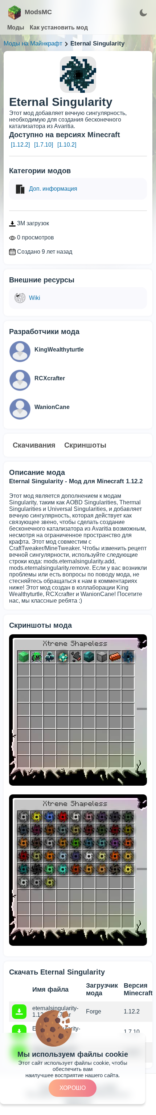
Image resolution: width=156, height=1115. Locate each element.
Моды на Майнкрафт (33, 43)
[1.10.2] (66, 145)
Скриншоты (85, 445)
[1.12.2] (20, 145)
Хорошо (72, 1088)
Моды (15, 27)
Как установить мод (59, 27)
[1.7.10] (43, 145)
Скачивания (34, 445)
